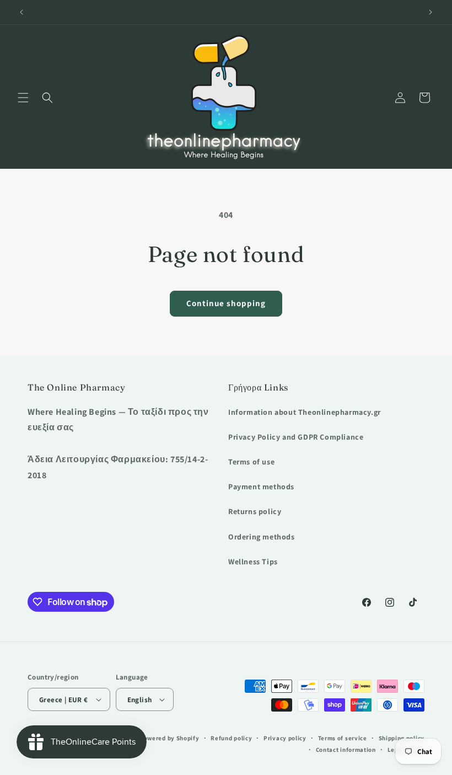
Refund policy (231, 738)
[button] (23, 97)
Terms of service (342, 738)
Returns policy (254, 511)
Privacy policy (284, 738)
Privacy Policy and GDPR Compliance (295, 437)
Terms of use (251, 462)
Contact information (346, 749)
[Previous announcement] (21, 12)
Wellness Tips (253, 561)
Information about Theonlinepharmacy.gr (304, 412)
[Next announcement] (430, 12)
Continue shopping (226, 303)
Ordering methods (261, 537)
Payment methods (261, 486)
